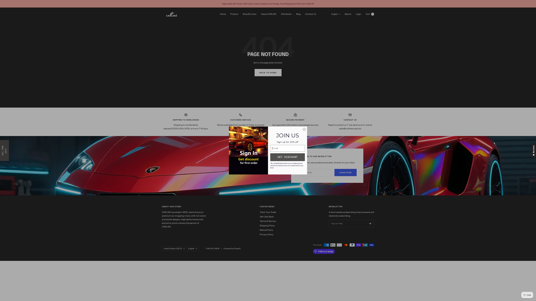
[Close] (304, 129)
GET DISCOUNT (287, 157)
